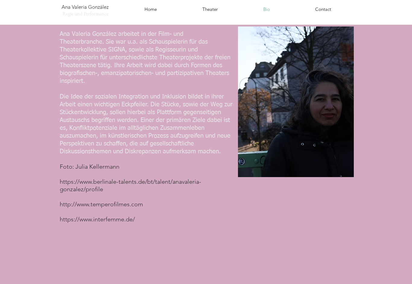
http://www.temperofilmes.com (101, 204)
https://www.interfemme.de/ (97, 219)
